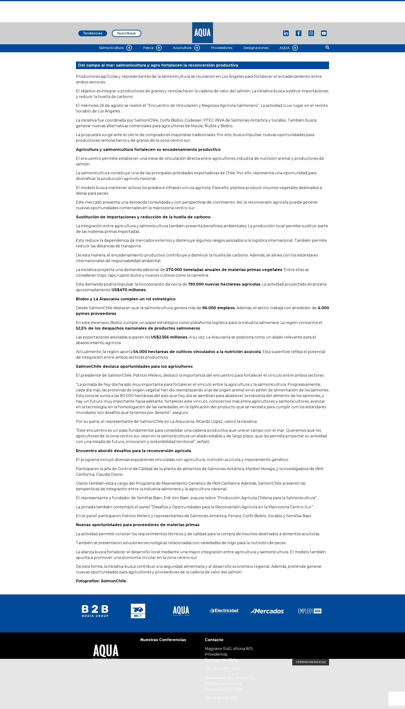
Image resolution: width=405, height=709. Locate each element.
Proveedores (221, 48)
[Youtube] (324, 33)
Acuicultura (182, 48)
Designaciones (256, 48)
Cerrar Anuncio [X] (311, 662)
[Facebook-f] (298, 33)
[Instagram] (311, 33)
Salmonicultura (111, 48)
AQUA (284, 48)
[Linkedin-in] (286, 33)
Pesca (148, 48)
